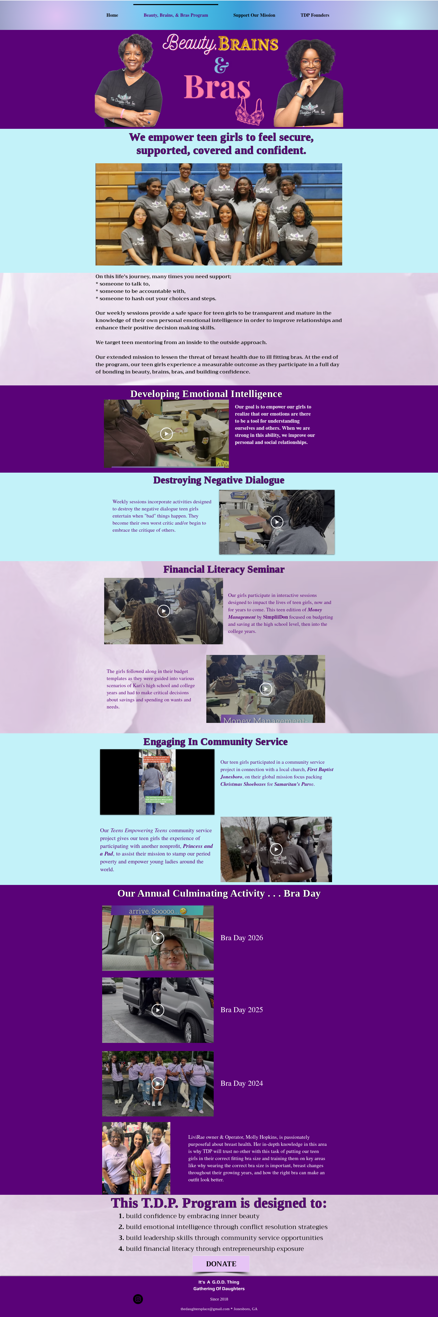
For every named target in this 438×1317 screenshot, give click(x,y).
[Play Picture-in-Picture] (199, 808)
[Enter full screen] (207, 808)
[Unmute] (115, 808)
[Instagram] (138, 1299)
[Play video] (166, 434)
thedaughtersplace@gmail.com (205, 1309)
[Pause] (106, 808)
